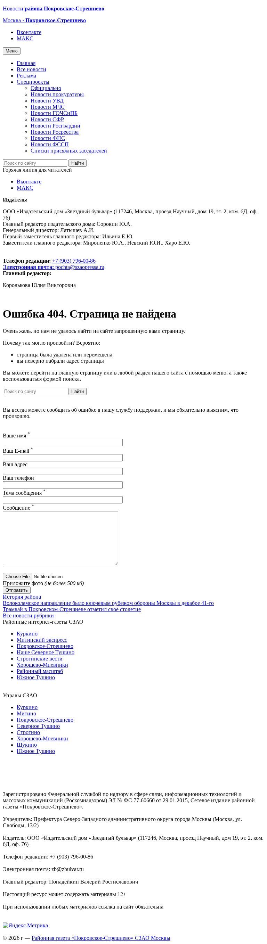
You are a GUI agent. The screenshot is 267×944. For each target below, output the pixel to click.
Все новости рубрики (28, 615)
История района (22, 597)
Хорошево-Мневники (42, 665)
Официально (46, 88)
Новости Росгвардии (55, 126)
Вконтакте (29, 32)
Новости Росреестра (55, 132)
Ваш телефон (18, 478)
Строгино (28, 732)
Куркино (27, 634)
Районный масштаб (40, 671)
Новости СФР (47, 119)
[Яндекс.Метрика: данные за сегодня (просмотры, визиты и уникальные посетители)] (25, 925)
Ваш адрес (15, 464)
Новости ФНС (48, 138)
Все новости (31, 69)
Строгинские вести (40, 659)
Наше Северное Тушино (45, 652)
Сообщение (18, 508)
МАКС (25, 38)
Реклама (26, 76)
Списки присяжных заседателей (69, 151)
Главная (26, 63)
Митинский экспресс (42, 640)
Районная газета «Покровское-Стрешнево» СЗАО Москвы (101, 938)
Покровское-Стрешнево (45, 646)
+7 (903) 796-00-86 (49, 264)
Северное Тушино (38, 726)
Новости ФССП (50, 144)
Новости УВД (47, 101)
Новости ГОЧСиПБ (54, 113)
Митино (26, 713)
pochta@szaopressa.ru (79, 267)
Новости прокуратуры (57, 94)
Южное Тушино (36, 677)
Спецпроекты (33, 82)
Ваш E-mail (18, 451)
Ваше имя (16, 435)
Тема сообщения (24, 493)
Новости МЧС (48, 107)
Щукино (27, 745)
